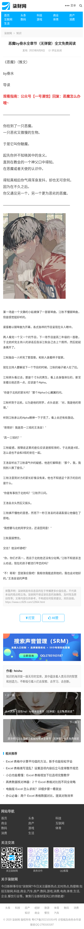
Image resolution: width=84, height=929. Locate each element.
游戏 (39, 19)
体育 (56, 19)
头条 (23, 15)
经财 (37, 907)
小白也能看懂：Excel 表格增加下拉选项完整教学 (38, 775)
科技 (39, 15)
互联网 (8, 19)
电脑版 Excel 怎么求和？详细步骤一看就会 (34, 789)
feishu (18, 670)
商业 (56, 15)
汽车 (56, 912)
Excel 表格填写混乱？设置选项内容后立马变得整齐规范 (42, 768)
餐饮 (46, 912)
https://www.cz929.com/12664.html (25, 602)
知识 (18, 33)
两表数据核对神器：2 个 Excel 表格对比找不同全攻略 (41, 782)
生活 (7, 23)
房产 (72, 15)
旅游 (46, 907)
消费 (72, 19)
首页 (7, 15)
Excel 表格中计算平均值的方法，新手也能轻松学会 (39, 761)
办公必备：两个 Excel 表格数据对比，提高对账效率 (39, 795)
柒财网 (8, 33)
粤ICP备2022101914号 (44, 919)
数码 (23, 19)
